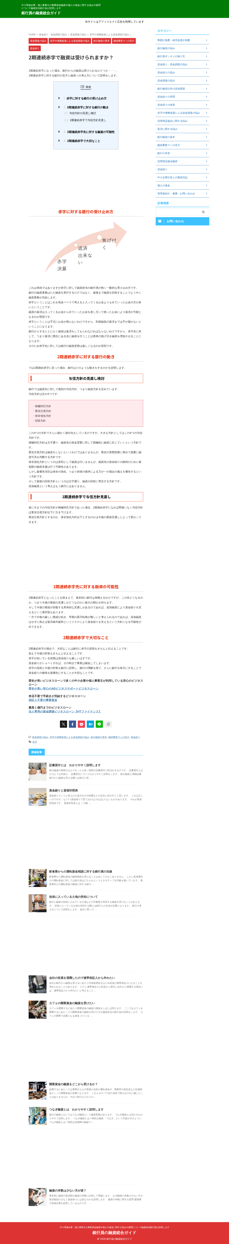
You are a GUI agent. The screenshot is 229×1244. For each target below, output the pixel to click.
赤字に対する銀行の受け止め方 (85, 98)
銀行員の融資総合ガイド (41, 13)
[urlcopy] (108, 724)
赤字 (34, 741)
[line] (99, 724)
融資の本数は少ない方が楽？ (67, 1190)
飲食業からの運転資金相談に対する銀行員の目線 (80, 871)
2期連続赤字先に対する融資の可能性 (89, 132)
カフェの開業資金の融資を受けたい (72, 1003)
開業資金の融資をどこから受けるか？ (73, 1084)
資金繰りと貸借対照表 (63, 790)
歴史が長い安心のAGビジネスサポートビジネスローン (64, 688)
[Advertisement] (86, 178)
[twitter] (63, 724)
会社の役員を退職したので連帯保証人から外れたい (82, 977)
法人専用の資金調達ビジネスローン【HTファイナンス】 (65, 711)
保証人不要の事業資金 (43, 700)
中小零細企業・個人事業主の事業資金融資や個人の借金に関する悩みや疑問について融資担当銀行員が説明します (114, 1227)
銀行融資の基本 (99, 737)
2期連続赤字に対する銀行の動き (86, 107)
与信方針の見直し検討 (80, 113)
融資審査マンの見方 (118, 737)
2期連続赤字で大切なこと (82, 141)
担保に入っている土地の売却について (73, 896)
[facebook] (72, 724)
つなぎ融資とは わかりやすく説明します (76, 1109)
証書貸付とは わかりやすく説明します (75, 765)
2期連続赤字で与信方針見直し (85, 120)
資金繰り (135, 737)
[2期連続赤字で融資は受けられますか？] (90, 724)
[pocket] (81, 724)
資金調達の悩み (40, 737)
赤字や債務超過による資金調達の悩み (69, 737)
